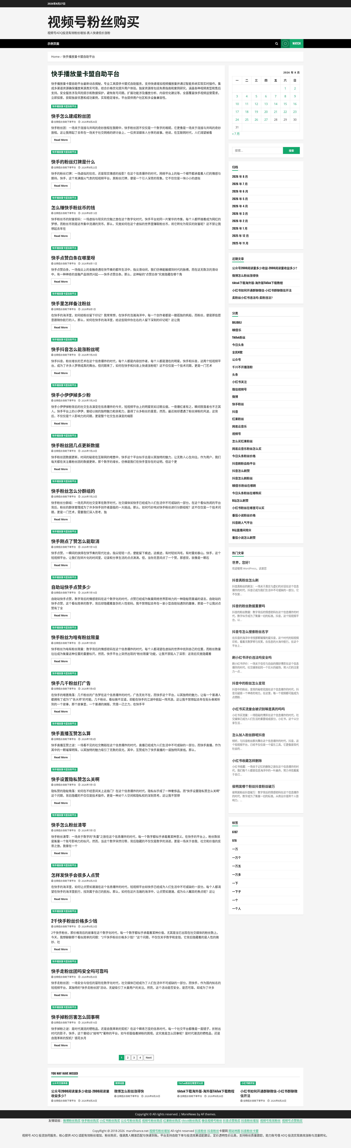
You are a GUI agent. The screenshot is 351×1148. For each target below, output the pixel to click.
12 (256, 104)
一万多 (236, 874)
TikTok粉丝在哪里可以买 (190, 1083)
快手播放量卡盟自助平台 (64, 106)
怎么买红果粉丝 (242, 441)
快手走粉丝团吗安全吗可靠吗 (79, 971)
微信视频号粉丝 (212, 1121)
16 (295, 104)
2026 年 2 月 (240, 221)
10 (237, 104)
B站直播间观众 (241, 530)
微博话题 (119, 1083)
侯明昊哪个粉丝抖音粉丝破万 (253, 786)
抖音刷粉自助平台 (244, 463)
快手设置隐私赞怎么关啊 (75, 779)
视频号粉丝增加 (159, 1131)
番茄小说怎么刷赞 (244, 537)
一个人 (236, 908)
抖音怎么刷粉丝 (242, 478)
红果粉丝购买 (172, 1121)
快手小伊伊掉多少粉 (71, 394)
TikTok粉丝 (238, 337)
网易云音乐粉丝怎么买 (246, 448)
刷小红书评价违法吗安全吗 (252, 657)
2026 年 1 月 (240, 228)
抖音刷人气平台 (242, 522)
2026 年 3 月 (240, 213)
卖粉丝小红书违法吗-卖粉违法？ (253, 297)
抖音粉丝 (201, 1131)
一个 (235, 900)
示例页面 (53, 43)
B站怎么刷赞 (240, 500)
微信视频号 (239, 389)
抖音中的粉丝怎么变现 (248, 683)
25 (246, 120)
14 (275, 104)
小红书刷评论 (248, 1083)
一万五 (236, 866)
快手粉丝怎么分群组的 (73, 490)
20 (266, 112)
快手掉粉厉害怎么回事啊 (75, 1016)
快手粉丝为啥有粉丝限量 (75, 637)
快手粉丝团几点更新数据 (75, 445)
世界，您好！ (242, 562)
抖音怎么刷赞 (241, 470)
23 (295, 112)
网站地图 (234, 1131)
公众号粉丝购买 (131, 1121)
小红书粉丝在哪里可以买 (248, 508)
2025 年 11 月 (240, 243)
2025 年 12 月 (240, 235)
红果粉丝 (238, 419)
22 (285, 112)
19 (256, 112)
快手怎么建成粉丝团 (71, 115)
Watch (296, 43)
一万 (235, 849)
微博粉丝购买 (72, 1121)
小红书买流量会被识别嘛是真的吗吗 (258, 708)
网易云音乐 (239, 426)
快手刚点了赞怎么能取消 (75, 541)
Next (149, 1057)
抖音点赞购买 (231, 1121)
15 (285, 104)
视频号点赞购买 (292, 1121)
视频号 (236, 433)
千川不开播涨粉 (242, 367)
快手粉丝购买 (90, 1121)
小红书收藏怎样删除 (247, 760)
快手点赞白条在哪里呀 (73, 257)
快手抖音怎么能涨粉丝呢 (75, 349)
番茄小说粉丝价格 (244, 515)
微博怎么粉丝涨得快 (245, 275)
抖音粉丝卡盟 (249, 1131)
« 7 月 (236, 134)
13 (266, 104)
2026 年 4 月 (240, 206)
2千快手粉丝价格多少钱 (74, 920)
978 (234, 840)
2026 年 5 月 (240, 199)
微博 (235, 396)
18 (246, 112)
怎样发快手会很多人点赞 (75, 875)
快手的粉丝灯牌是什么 (73, 161)
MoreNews (188, 1114)
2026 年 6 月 (240, 191)
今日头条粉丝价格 (244, 456)
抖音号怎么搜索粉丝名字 (250, 631)
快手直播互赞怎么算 (71, 733)
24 (237, 120)
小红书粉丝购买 (110, 1121)
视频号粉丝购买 (94, 20)
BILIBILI (237, 322)
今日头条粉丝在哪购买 (246, 493)
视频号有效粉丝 (270, 1121)
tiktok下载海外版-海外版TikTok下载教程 (257, 283)
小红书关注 (239, 382)
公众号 (236, 359)
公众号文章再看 (60, 1083)
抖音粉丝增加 (250, 1121)
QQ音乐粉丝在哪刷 (244, 485)
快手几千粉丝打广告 (71, 683)
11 (246, 104)
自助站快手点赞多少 (71, 586)
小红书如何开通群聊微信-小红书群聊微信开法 (262, 290)
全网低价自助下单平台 (65, 121)
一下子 (236, 891)
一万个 (236, 857)
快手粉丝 (238, 404)
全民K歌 (237, 352)
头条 (235, 374)
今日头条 (238, 344)
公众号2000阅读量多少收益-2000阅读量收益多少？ (265, 268)
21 (275, 112)
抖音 (235, 411)
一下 (235, 883)
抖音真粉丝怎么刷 (245, 580)
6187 (235, 832)
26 (256, 120)
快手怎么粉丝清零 (68, 824)
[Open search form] (276, 43)
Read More (62, 140)
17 (237, 112)
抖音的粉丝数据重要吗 (248, 605)
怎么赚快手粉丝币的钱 (73, 207)
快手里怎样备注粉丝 (71, 303)
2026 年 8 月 (240, 176)
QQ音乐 (236, 330)
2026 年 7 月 (240, 184)
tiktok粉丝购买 (191, 1121)
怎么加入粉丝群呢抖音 (248, 734)
